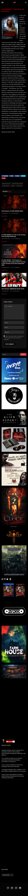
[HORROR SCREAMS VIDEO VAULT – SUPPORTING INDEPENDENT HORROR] (14, 2)
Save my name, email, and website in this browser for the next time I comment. (14, 337)
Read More (4, 216)
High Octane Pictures (17, 183)
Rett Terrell (19, 186)
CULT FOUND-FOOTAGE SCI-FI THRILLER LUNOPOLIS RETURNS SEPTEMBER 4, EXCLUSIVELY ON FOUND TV (12, 760)
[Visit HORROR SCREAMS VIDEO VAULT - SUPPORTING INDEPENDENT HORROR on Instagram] (2, 579)
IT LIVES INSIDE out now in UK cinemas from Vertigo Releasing (14, 235)
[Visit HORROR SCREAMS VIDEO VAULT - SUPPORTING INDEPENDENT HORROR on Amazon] (10, 579)
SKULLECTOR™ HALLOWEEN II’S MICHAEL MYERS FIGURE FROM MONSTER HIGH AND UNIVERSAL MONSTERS (13, 776)
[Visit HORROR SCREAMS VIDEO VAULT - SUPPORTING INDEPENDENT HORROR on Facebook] (5, 579)
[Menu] (3, 2)
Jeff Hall (13, 186)
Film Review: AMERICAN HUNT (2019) (13, 289)
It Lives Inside (5, 186)
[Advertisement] (14, 694)
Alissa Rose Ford (6, 183)
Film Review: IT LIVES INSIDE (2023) (12, 211)
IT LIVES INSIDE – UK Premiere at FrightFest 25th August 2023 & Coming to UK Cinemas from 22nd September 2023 (13, 262)
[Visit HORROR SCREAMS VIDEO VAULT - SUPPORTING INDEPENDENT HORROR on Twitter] (7, 579)
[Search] (25, 2)
